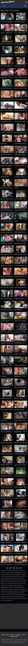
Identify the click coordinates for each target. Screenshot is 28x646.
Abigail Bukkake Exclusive (7, 542)
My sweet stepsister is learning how (20, 387)
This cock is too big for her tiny (20, 564)
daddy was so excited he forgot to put (7, 77)
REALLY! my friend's (20, 354)
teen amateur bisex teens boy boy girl (7, 531)
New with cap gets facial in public (7, 210)
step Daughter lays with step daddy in (20, 77)
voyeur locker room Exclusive (7, 487)
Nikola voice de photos (20, 88)
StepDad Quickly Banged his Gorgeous (7, 343)
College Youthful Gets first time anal (7, 99)
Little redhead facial (20, 143)
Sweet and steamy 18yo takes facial (7, 265)
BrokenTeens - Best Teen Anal (20, 431)
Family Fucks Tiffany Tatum (20, 332)
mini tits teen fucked (7, 199)
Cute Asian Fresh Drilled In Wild (20, 265)
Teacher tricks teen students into (20, 243)
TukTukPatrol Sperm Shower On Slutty (7, 553)
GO (25, 6)
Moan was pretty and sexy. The (20, 531)
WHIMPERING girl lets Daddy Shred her (20, 343)
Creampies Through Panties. (7, 243)
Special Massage (19, 409)
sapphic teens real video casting (7, 398)
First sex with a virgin (7, 287)
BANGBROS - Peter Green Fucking (20, 376)
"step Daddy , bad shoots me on (20, 420)
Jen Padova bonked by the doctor (20, 542)
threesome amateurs (7, 454)
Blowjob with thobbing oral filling (7, 409)
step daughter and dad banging (20, 287)
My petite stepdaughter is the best (7, 21)
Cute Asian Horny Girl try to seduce (20, 553)
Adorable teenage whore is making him (20, 21)
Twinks (16, 188)
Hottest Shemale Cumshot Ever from (20, 110)
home (16, 221)
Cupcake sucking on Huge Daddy (20, 177)
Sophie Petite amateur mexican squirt (7, 88)
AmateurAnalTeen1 (19, 498)
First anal (3, 376)
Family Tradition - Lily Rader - (7, 321)
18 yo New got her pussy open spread (7, 254)
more (16, 642)
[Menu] (26, 2)
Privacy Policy (14, 636)
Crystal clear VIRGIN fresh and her (7, 365)
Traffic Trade (5, 635)
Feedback (18, 635)
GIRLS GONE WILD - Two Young (20, 232)
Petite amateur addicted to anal (20, 487)
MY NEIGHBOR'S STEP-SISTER (20, 132)
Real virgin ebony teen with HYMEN (7, 332)
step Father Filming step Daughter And (20, 210)
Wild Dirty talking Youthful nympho (20, 365)
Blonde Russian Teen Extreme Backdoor (20, 44)
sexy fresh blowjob (6, 276)
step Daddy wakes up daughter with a (20, 154)
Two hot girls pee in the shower (7, 354)
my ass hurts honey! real (20, 520)
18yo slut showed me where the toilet (7, 564)
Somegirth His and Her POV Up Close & (7, 476)
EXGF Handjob (5, 177)
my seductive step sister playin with (20, 509)
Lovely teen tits (5, 387)
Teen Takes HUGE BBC (7, 110)
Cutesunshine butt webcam (7, 121)
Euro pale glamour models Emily (7, 431)
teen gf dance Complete (7, 509)
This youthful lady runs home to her (20, 33)
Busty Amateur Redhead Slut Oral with (7, 188)
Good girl (3, 143)
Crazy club (4, 420)
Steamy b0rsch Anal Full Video (7, 55)
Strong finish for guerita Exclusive (7, 221)
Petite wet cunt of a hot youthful (7, 154)
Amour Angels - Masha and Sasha (20, 199)
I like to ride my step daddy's (20, 55)
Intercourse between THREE (7, 165)
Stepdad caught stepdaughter (7, 232)
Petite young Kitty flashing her (7, 44)
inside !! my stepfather (20, 321)
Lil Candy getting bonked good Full (20, 454)
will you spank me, (19, 398)
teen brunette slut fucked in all (20, 276)
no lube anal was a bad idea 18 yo (20, 165)
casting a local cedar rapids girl (7, 498)
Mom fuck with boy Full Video (7, 298)
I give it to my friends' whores (20, 465)
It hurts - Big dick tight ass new (7, 33)
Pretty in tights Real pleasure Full (20, 99)
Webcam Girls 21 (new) (7, 465)
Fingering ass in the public (20, 66)
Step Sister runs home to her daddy (7, 520)
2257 (23, 635)
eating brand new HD (20, 442)
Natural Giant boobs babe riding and (7, 442)
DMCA (12, 635)
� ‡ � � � (18, 309)
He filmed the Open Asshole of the (7, 309)
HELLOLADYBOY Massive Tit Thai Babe (7, 66)
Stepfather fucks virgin (20, 298)
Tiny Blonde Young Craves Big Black (20, 121)
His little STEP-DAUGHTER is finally (7, 132)
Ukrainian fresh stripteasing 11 (20, 476)
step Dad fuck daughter (20, 254)
